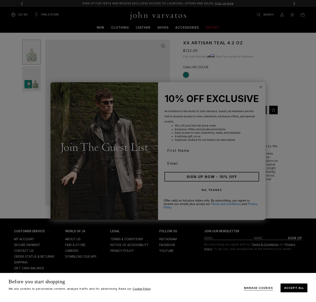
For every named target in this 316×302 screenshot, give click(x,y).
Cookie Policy (142, 288)
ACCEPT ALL (294, 288)
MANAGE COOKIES (258, 288)
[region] (158, 287)
